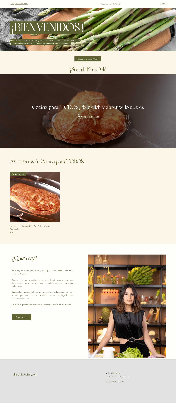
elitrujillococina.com (19, 3)
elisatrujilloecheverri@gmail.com (118, 376)
